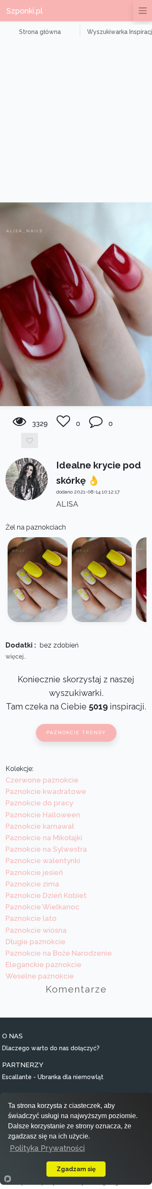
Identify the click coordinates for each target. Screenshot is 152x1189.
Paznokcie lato (31, 918)
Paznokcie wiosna (36, 930)
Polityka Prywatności (47, 1148)
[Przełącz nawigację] (142, 10)
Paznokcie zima (32, 884)
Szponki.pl (24, 10)
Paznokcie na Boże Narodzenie (58, 953)
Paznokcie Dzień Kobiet (46, 895)
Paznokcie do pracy (39, 803)
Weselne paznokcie (39, 976)
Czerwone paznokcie (42, 780)
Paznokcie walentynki (42, 860)
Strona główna (40, 31)
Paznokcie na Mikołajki (43, 837)
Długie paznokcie (35, 941)
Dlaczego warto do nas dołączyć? (51, 1048)
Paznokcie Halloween (42, 814)
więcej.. (15, 656)
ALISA (67, 503)
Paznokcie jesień (34, 872)
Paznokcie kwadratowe (45, 791)
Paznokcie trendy (76, 732)
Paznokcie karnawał (39, 826)
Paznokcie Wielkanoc (42, 907)
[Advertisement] (76, 121)
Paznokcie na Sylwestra (46, 849)
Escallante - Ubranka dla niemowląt (52, 1077)
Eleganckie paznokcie (43, 964)
